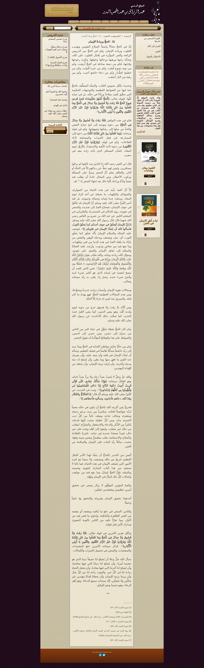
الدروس (134, 22)
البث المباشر (86, 22)
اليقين (158, 43)
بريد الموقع (73, 22)
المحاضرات (124, 22)
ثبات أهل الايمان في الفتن (148, 222)
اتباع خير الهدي (60, 105)
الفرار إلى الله (154, 38)
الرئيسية (144, 22)
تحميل (149, 176)
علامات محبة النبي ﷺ (57, 86)
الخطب (114, 22)
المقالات (96, 22)
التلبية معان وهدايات (148, 169)
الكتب (105, 22)
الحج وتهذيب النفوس (112, 36)
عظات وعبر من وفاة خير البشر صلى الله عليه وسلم (55, 113)
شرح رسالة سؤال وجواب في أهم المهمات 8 (56, 40)
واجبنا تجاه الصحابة (58, 99)
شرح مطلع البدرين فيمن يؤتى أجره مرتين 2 (56, 64)
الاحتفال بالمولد (153, 48)
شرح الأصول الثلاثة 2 (57, 48)
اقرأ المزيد (141, 131)
